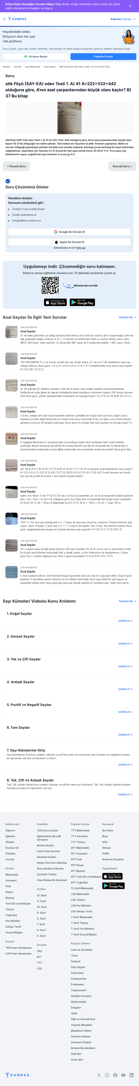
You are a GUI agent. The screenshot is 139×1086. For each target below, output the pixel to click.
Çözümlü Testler (47, 874)
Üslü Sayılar (78, 967)
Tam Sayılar (20, 727)
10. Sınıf (42, 906)
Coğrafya (11, 915)
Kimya (9, 892)
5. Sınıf (41, 935)
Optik (74, 1013)
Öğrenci (10, 830)
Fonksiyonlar (78, 978)
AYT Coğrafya (79, 882)
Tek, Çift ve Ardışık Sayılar (32, 780)
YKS (39, 951)
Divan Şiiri (77, 1059)
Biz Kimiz (107, 830)
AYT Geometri (79, 853)
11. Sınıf (41, 901)
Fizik (8, 886)
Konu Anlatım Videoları (50, 868)
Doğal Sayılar (21, 614)
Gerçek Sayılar (23, 636)
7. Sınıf (41, 924)
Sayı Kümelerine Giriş (27, 750)
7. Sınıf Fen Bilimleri (82, 928)
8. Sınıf (41, 918)
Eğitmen (10, 836)
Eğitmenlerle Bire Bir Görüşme (49, 838)
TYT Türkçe (78, 842)
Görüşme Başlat (37, 56)
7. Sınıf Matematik (81, 917)
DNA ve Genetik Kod (83, 1019)
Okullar (10, 842)
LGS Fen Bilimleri (81, 905)
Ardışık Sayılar (23, 682)
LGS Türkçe (78, 899)
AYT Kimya (77, 865)
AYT (39, 956)
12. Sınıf (41, 895)
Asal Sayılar (50, 66)
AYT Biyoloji (78, 870)
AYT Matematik (80, 847)
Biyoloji (10, 897)
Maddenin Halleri (81, 1030)
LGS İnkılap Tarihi (81, 911)
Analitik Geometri (81, 996)
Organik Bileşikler (81, 1024)
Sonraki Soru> (122, 166)
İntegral (75, 961)
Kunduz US (12, 847)
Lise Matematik (32, 66)
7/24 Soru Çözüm (47, 830)
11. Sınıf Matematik (82, 888)
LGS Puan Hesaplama (18, 953)
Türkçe (10, 909)
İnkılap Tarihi (13, 926)
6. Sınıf (41, 930)
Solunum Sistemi (81, 1042)
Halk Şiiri (76, 1053)
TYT (39, 962)
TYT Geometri (79, 836)
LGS (39, 968)
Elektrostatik (78, 1001)
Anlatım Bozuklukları (83, 1048)
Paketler (11, 853)
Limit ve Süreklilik (81, 949)
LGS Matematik (80, 894)
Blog (105, 836)
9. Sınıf (41, 912)
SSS (104, 842)
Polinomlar (77, 972)
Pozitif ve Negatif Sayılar (31, 705)
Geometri (11, 880)
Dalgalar (76, 1007)
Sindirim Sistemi (80, 1036)
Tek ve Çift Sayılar (26, 659)
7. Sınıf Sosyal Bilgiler (84, 934)
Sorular (17, 66)
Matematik (12, 874)
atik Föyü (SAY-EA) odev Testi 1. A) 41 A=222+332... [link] (85, 66)
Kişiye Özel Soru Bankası (52, 862)
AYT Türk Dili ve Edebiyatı (86, 876)
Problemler (77, 984)
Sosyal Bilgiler (14, 932)
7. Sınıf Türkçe (79, 922)
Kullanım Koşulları (113, 859)
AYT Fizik (76, 859)
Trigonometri (78, 990)
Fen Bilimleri (13, 920)
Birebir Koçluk (45, 845)
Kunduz (6, 66)
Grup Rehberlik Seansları (52, 880)
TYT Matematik (80, 830)
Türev (74, 955)
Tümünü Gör (126, 317)
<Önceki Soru (16, 166)
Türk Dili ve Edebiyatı (18, 903)
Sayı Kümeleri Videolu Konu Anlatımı (68, 601)
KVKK (105, 853)
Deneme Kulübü (46, 857)
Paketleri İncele (103, 56)
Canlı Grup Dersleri (48, 851)
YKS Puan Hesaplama (19, 947)
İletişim (106, 847)
